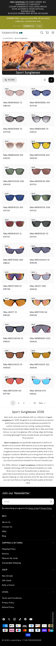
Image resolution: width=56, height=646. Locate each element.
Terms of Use (33, 508)
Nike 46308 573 (38, 390)
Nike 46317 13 (10, 312)
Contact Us (7, 527)
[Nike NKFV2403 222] (41, 355)
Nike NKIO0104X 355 (13, 181)
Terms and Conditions (12, 598)
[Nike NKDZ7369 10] (14, 276)
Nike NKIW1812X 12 (12, 233)
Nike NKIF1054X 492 (13, 260)
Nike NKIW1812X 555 (40, 181)
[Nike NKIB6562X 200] (41, 329)
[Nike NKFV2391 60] (14, 381)
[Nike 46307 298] (41, 276)
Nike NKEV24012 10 (12, 364)
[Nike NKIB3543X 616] (14, 145)
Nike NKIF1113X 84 (38, 312)
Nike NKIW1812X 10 (39, 233)
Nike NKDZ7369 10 (12, 286)
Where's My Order (10, 558)
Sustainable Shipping (11, 563)
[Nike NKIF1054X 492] (14, 250)
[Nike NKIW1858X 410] (41, 93)
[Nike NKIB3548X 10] (41, 119)
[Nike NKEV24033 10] (41, 250)
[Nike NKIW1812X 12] (14, 224)
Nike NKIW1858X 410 (40, 102)
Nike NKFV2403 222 (39, 364)
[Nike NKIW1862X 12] (14, 93)
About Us (6, 522)
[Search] (41, 32)
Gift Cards (6, 580)
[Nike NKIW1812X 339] (41, 198)
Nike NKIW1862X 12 (12, 102)
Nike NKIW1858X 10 (12, 128)
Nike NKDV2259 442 (40, 155)
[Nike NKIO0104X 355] (14, 172)
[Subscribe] (51, 501)
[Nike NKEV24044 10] (14, 329)
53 (35, 403)
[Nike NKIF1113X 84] (41, 303)
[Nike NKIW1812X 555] (41, 172)
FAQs (4, 531)
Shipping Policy (9, 549)
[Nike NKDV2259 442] (41, 145)
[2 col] (51, 80)
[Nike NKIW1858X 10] (14, 119)
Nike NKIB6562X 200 (40, 338)
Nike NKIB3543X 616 (13, 155)
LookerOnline (8, 38)
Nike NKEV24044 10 (13, 338)
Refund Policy (8, 607)
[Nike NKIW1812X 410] (14, 198)
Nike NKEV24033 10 (39, 260)
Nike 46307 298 (38, 286)
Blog (4, 536)
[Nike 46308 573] (41, 381)
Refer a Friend (8, 585)
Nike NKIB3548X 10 (39, 128)
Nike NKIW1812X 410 (13, 207)
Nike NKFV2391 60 (12, 390)
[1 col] (44, 80)
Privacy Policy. (46, 508)
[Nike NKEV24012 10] (14, 355)
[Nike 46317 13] (14, 303)
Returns (5, 553)
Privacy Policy (8, 602)
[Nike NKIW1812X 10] (41, 224)
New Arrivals (7, 576)
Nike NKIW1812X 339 (40, 207)
